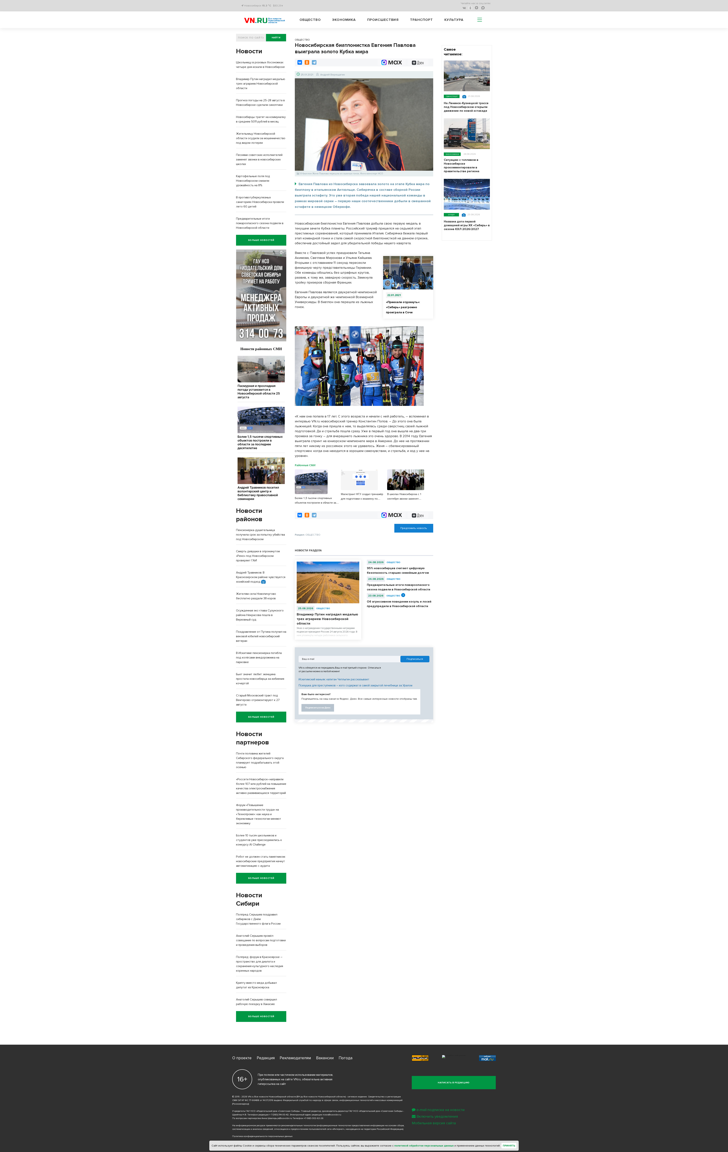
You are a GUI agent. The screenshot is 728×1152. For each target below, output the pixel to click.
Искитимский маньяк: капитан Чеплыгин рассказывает (334, 679)
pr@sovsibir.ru (284, 1118)
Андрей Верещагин (332, 74)
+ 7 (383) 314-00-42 (279, 1114)
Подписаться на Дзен (317, 707)
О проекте (242, 1058)
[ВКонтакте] (299, 62)
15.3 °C (266, 5)
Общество (310, 20)
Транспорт (421, 20)
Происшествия (383, 20)
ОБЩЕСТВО (323, 608)
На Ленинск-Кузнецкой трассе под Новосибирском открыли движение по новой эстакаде (466, 107)
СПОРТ (451, 214)
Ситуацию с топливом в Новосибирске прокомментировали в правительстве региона (461, 165)
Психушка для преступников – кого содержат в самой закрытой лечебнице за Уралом (355, 685)
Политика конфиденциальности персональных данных (262, 1136)
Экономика (344, 20)
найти (276, 37)
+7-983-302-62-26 (313, 1118)
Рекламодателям (295, 1058)
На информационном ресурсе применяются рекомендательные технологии (274, 1125)
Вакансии (325, 1058)
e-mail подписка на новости (441, 1110)
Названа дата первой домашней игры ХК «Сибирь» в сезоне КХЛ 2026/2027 (467, 225)
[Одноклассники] (307, 62)
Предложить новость (413, 528)
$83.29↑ (278, 5)
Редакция (266, 1058)
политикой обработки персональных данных (424, 1145)
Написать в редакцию (454, 1082)
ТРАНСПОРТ (452, 96)
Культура (454, 20)
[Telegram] (314, 62)
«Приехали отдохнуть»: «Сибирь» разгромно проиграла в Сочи (403, 307)
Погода (345, 1058)
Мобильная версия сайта (434, 1123)
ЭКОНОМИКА (452, 154)
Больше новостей (261, 240)
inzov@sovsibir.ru (332, 1114)
